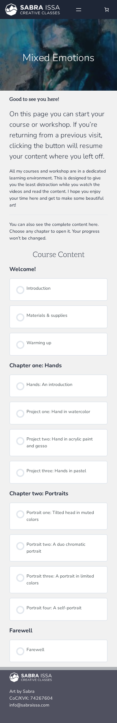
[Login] (92, 9)
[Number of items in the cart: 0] (106, 9)
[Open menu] (78, 9)
